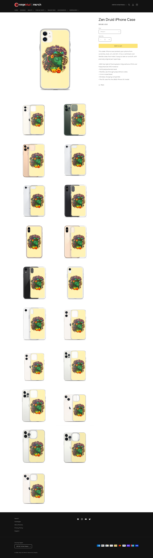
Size (100, 28)
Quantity (101, 36)
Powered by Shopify (33, 552)
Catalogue (18, 521)
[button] (31, 10)
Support (17, 531)
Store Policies (19, 525)
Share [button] (102, 85)
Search (17, 518)
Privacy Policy (19, 528)
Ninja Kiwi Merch (23, 552)
